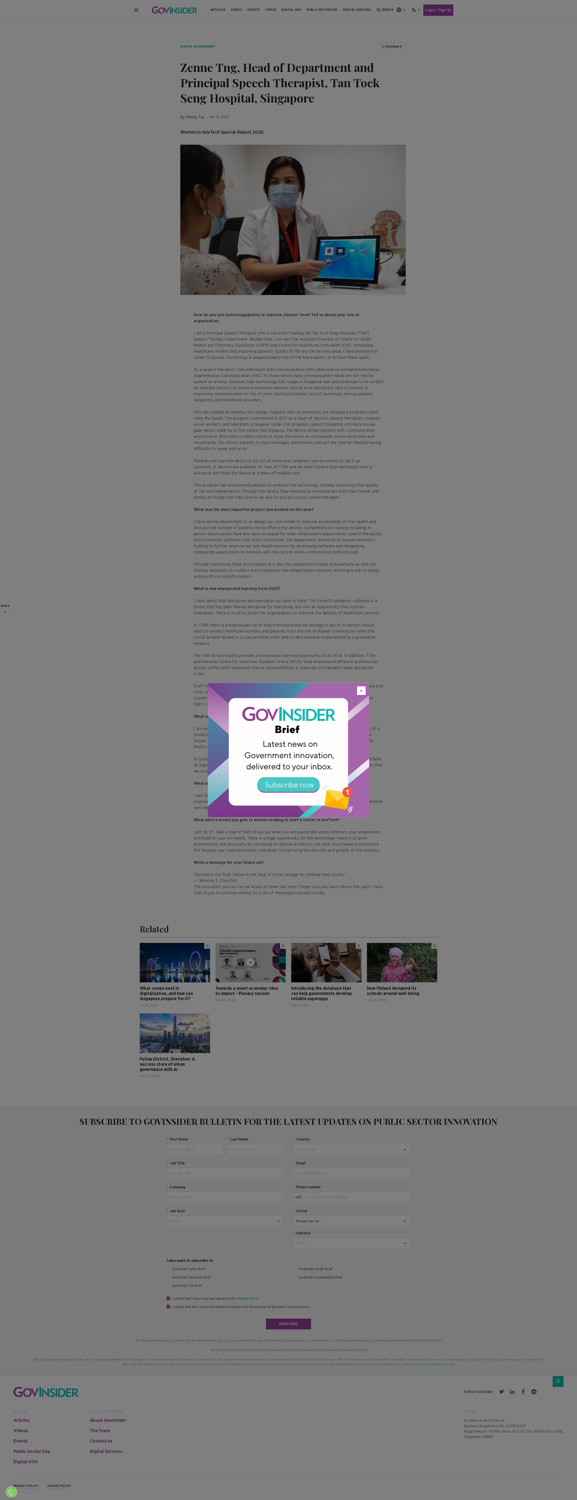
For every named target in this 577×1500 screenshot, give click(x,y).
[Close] (361, 690)
